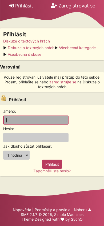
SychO (77, 219)
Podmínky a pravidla (52, 209)
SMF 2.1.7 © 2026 (36, 214)
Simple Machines (68, 214)
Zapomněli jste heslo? (52, 171)
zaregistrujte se (62, 82)
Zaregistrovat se (76, 5)
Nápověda (22, 209)
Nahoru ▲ (82, 209)
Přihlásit (23, 5)
